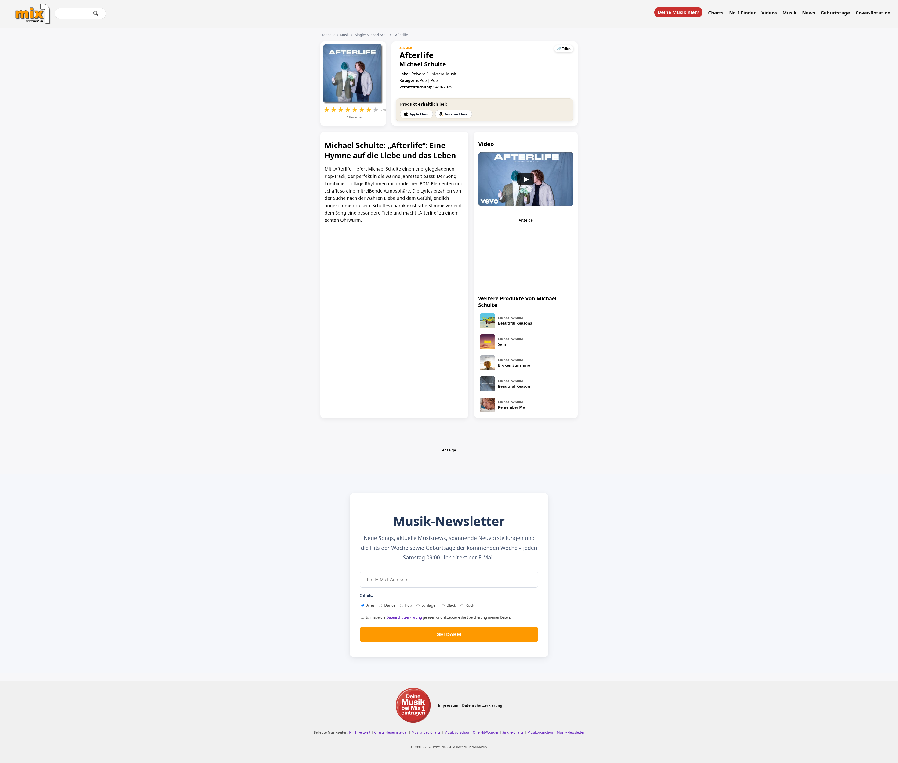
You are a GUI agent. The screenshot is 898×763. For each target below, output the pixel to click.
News (808, 12)
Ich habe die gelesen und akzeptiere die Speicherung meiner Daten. (438, 617)
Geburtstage (835, 12)
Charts (716, 12)
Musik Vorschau (457, 732)
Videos (769, 12)
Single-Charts (513, 732)
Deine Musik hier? (678, 12)
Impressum (448, 705)
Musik (789, 12)
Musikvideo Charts (427, 732)
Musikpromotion (540, 732)
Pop (408, 605)
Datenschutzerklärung (404, 617)
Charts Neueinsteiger (391, 732)
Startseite (327, 34)
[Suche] (96, 13)
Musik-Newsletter (570, 732)
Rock (470, 605)
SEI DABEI (449, 634)
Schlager (429, 605)
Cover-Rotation (873, 12)
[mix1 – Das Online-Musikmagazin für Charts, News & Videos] (30, 11)
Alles (370, 605)
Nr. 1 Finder (742, 12)
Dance (389, 605)
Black (451, 605)
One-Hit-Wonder (486, 732)
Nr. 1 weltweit (360, 732)
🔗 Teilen (564, 48)
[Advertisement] (526, 252)
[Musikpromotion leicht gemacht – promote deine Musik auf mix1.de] (413, 705)
